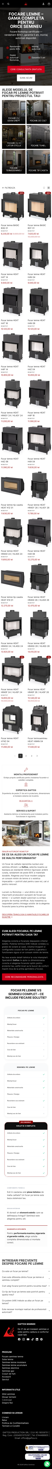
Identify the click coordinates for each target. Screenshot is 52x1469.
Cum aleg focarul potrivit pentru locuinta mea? (24, 1286)
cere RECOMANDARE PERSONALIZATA (24, 977)
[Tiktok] (32, 1339)
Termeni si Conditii (11, 1426)
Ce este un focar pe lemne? (15, 1271)
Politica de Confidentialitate (15, 1423)
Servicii (5, 1379)
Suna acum (26, 78)
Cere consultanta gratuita (26, 69)
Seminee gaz (8, 1371)
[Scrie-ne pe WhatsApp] (47, 1464)
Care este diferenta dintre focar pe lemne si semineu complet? (23, 1278)
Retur (4, 1420)
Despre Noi (7, 1402)
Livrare (5, 1417)
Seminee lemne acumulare (14, 1365)
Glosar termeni (9, 1397)
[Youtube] (28, 1339)
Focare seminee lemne (12, 1356)
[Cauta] (8, 4)
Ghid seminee (8, 1394)
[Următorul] (37, 756)
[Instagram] (23, 1339)
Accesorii (6, 1376)
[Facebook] (19, 1339)
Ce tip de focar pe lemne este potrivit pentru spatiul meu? (23, 1293)
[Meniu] (3, 4)
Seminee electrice (10, 1368)
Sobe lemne (7, 1359)
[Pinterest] (41, 1339)
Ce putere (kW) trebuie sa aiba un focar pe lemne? (22, 1302)
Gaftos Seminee (29, 1465)
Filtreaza (10, 187)
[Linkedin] (36, 1339)
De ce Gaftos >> (26, 801)
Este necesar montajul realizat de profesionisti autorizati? (24, 1310)
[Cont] (43, 4)
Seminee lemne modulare (14, 1362)
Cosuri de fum (9, 1373)
